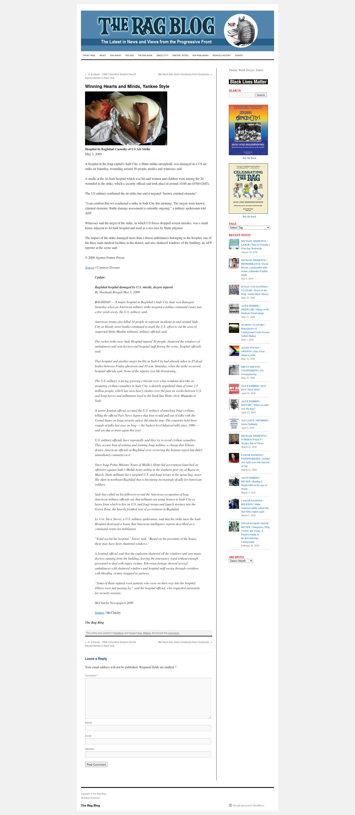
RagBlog (118, 633)
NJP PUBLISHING (200, 55)
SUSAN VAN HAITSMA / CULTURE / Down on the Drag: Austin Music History (255, 290)
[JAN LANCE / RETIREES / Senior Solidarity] (234, 423)
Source (89, 267)
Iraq (139, 633)
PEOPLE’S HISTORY (222, 55)
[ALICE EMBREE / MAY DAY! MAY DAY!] (234, 389)
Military (147, 633)
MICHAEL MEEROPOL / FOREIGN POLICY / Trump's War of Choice (254, 439)
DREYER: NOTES (180, 55)
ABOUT (102, 55)
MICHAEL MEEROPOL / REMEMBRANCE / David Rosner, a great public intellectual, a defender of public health (254, 267)
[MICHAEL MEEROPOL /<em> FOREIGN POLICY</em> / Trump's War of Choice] (234, 439)
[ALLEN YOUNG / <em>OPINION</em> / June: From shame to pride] (234, 351)
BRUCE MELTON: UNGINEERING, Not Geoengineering (252, 370)
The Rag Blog (90, 805)
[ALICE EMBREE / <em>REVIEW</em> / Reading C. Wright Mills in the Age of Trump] (234, 481)
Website (89, 748)
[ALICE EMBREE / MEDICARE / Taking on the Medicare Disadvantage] (234, 309)
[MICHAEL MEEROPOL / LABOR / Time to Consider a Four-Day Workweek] (234, 244)
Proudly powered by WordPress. (249, 805)
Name (88, 722)
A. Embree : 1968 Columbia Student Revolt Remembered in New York (110, 76)
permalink (173, 633)
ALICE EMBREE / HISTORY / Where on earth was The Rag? (255, 404)
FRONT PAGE (89, 55)
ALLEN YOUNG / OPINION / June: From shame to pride (253, 351)
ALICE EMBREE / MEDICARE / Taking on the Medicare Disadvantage (255, 309)
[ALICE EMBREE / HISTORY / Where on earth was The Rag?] (234, 404)
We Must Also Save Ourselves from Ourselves (185, 74)
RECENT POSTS (240, 235)
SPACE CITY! (162, 55)
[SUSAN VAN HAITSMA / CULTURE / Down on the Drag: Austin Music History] (234, 290)
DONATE (239, 55)
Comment (91, 675)
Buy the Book (249, 157)
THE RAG (129, 55)
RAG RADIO (115, 55)
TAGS (232, 223)
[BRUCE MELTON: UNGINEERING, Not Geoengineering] (234, 370)
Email (88, 735)
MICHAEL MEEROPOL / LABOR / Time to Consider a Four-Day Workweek (255, 244)
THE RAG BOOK (145, 55)
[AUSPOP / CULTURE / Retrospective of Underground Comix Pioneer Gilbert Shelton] (234, 328)
